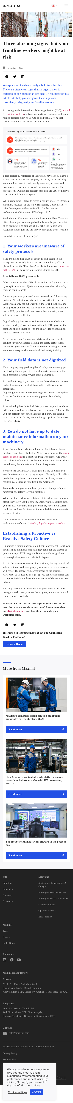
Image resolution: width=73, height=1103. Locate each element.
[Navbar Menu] (66, 6)
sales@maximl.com (19, 1033)
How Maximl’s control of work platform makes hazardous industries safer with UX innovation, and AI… (34, 780)
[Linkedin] (4, 960)
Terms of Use (9, 1059)
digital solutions (16, 611)
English (55, 6)
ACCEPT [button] (36, 1092)
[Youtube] (19, 960)
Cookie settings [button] (17, 1092)
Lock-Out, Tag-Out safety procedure (46, 523)
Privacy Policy (10, 1053)
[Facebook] (11, 960)
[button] (7, 76)
